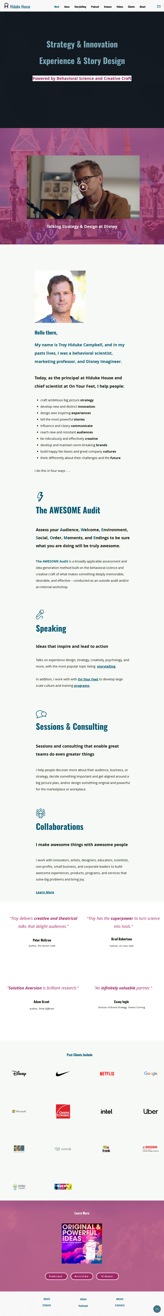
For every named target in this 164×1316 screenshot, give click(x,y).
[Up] (157, 1309)
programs (81, 685)
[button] (142, 7)
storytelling (106, 666)
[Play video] (83, 187)
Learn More (45, 892)
